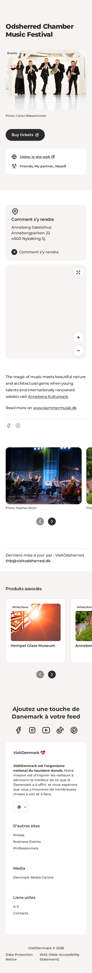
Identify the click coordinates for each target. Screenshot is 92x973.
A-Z (16, 906)
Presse (19, 835)
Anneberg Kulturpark (48, 396)
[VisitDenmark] (29, 752)
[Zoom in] (78, 337)
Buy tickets (22, 135)
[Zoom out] (78, 350)
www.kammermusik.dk (55, 408)
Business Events (27, 842)
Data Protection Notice (19, 957)
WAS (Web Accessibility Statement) (59, 957)
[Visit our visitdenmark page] (46, 730)
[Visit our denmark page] (18, 730)
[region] (46, 311)
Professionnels (25, 848)
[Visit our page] (32, 730)
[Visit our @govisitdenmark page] (60, 730)
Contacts (20, 913)
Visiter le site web (35, 157)
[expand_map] (78, 272)
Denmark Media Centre (33, 877)
